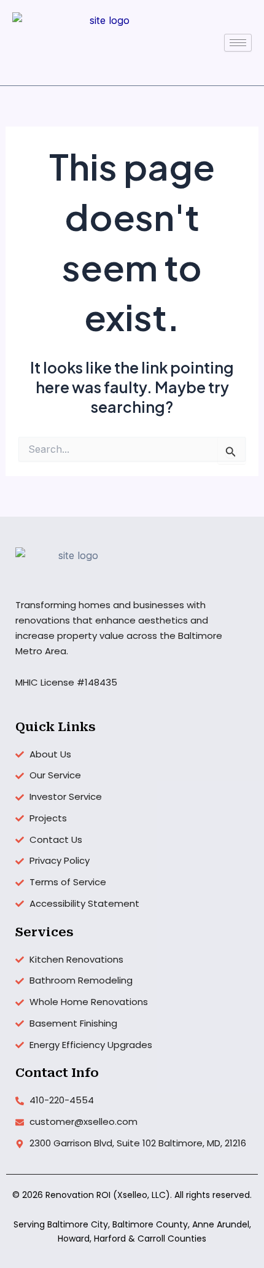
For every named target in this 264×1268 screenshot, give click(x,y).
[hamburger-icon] (238, 43)
